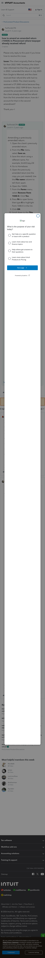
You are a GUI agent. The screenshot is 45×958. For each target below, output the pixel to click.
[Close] (38, 215)
